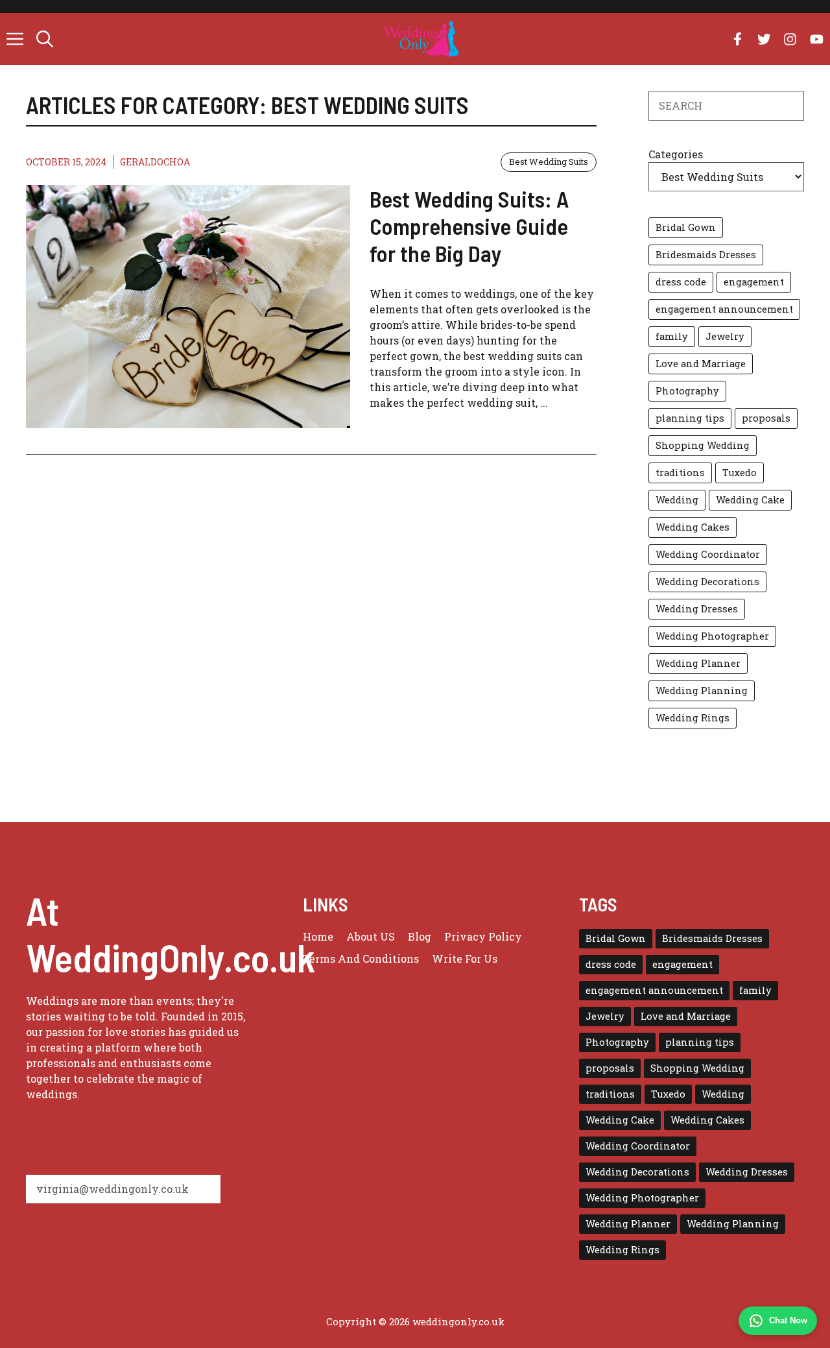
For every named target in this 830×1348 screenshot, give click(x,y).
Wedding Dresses (697, 609)
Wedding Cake (750, 500)
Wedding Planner (698, 663)
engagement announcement (724, 309)
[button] (45, 39)
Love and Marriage (701, 363)
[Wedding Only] (421, 39)
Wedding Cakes (692, 527)
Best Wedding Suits (548, 161)
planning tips (690, 418)
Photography (687, 391)
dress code (681, 282)
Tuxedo (739, 472)
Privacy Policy (483, 936)
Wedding (677, 500)
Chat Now (788, 1320)
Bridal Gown (686, 227)
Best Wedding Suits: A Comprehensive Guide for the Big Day (469, 226)
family (672, 336)
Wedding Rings (692, 718)
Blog (419, 936)
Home (318, 936)
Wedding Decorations (707, 581)
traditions (680, 472)
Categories (675, 154)
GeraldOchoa (155, 162)
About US (370, 936)
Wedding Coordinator (708, 554)
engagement (754, 282)
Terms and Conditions (361, 958)
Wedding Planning (702, 690)
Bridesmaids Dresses (706, 254)
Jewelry (725, 336)
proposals (766, 418)
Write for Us (464, 958)
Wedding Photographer (712, 636)
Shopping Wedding (703, 445)
